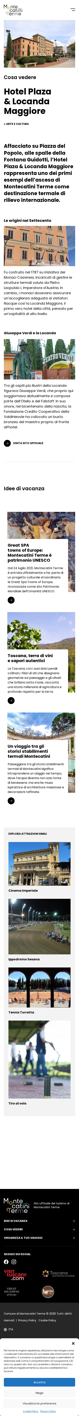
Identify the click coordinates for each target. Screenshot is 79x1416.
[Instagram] (14, 1261)
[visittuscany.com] (15, 1275)
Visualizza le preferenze (39, 1403)
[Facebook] (6, 1261)
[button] (73, 1343)
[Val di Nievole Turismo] (48, 1292)
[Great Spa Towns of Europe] (11, 1292)
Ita (10, 1329)
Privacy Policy (48, 1411)
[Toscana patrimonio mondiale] (58, 1273)
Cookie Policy (30, 1411)
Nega (39, 1393)
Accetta (39, 1382)
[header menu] (73, 10)
